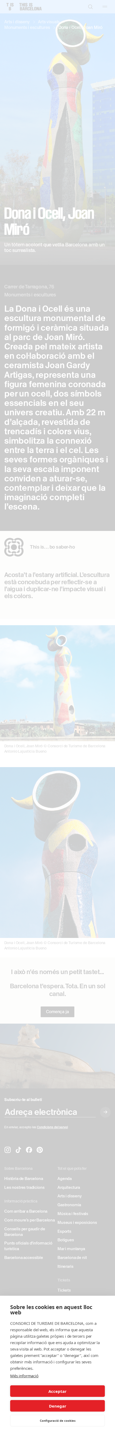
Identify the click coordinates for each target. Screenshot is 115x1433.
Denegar (57, 1406)
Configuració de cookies (57, 1421)
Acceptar (57, 1391)
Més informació (24, 1375)
